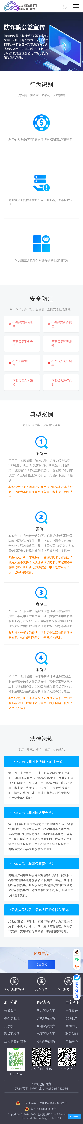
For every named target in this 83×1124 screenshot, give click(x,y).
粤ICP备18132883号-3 (44, 1108)
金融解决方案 (46, 1026)
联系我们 (71, 1033)
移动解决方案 (46, 1041)
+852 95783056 (57, 1088)
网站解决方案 (46, 1010)
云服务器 (10, 1010)
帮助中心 (71, 1026)
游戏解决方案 (46, 1018)
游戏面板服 (12, 1033)
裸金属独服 (12, 1018)
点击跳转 (41, 964)
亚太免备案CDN (15, 1041)
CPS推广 (71, 1018)
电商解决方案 (46, 1033)
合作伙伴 (71, 1010)
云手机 (9, 1026)
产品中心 (71, 1041)
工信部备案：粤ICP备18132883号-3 (44, 1103)
